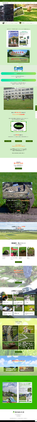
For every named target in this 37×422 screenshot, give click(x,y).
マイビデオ (18, 180)
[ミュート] (30, 198)
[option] (10, 22)
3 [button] (18, 20)
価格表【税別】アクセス (21, 63)
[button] (17, 190)
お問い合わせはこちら (18, 168)
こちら (18, 77)
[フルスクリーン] (31, 198)
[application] (17, 190)
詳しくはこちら (18, 282)
